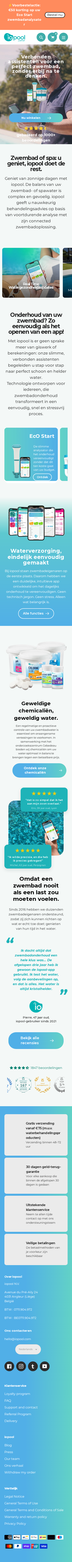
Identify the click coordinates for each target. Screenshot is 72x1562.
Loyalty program (17, 1394)
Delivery (10, 1421)
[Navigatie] (63, 37)
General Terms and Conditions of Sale (34, 1510)
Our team (12, 1459)
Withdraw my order (20, 1472)
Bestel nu (55, 15)
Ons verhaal (13, 1465)
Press (8, 1452)
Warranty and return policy (25, 1517)
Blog (8, 1445)
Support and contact (21, 1407)
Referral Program (17, 1414)
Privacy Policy (15, 1524)
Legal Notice (14, 1496)
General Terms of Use (21, 1503)
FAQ (7, 1400)
